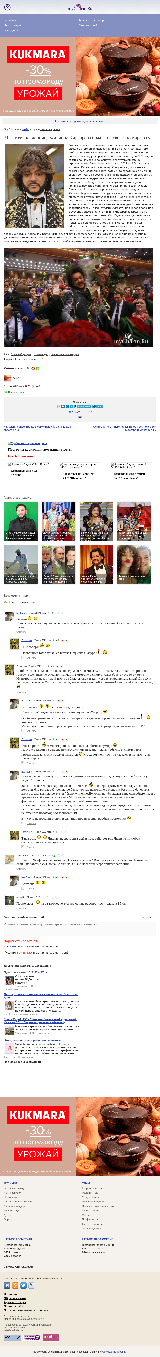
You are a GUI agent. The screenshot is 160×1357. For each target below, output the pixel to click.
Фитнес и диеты (91, 1228)
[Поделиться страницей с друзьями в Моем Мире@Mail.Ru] (17, 406)
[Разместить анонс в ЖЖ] (47, 406)
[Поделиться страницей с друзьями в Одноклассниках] (8, 406)
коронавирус (41, 354)
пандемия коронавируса (65, 354)
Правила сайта (14, 1306)
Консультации (12, 1210)
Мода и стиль (90, 1192)
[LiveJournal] (31, 1285)
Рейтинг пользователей (18, 1201)
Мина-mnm (22, 855)
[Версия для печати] (80, 417)
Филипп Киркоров (21, 354)
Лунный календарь (15, 1206)
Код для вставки (82, 411)
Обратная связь (15, 1298)
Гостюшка (26, 640)
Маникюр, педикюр (91, 20)
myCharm (10, 1183)
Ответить (21, 632)
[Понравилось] (61, 613)
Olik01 (25, 129)
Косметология (90, 1210)
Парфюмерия (13, 25)
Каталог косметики (18, 1239)
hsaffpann (21, 613)
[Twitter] (23, 1285)
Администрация (15, 1302)
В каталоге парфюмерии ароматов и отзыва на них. (98, 1248)
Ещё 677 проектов (20, 455)
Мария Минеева (13, 1319)
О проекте (11, 1294)
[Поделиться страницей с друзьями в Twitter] (21, 406)
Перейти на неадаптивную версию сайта (80, 121)
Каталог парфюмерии (97, 1239)
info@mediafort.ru (13, 1330)
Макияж (86, 1215)
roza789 (20, 897)
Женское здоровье (93, 1224)
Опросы (8, 1219)
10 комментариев (17, 392)
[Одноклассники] (15, 1285)
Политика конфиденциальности (26, 1310)
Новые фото (11, 1197)
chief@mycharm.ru (33, 1319)
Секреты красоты (92, 1188)
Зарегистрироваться (20, 941)
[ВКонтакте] (7, 1285)
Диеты (7, 1215)
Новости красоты (50, 129)
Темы (86, 1183)
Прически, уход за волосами (99, 1206)
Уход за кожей (88, 25)
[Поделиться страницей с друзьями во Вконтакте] (12, 406)
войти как (25, 952)
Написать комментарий (21, 602)
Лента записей (12, 1192)
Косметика (10, 20)
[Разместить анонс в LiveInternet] (32, 406)
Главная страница (14, 1188)
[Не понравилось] (57, 613)
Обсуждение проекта (114, 1351)
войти (13, 945)
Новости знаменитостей (29, 359)
